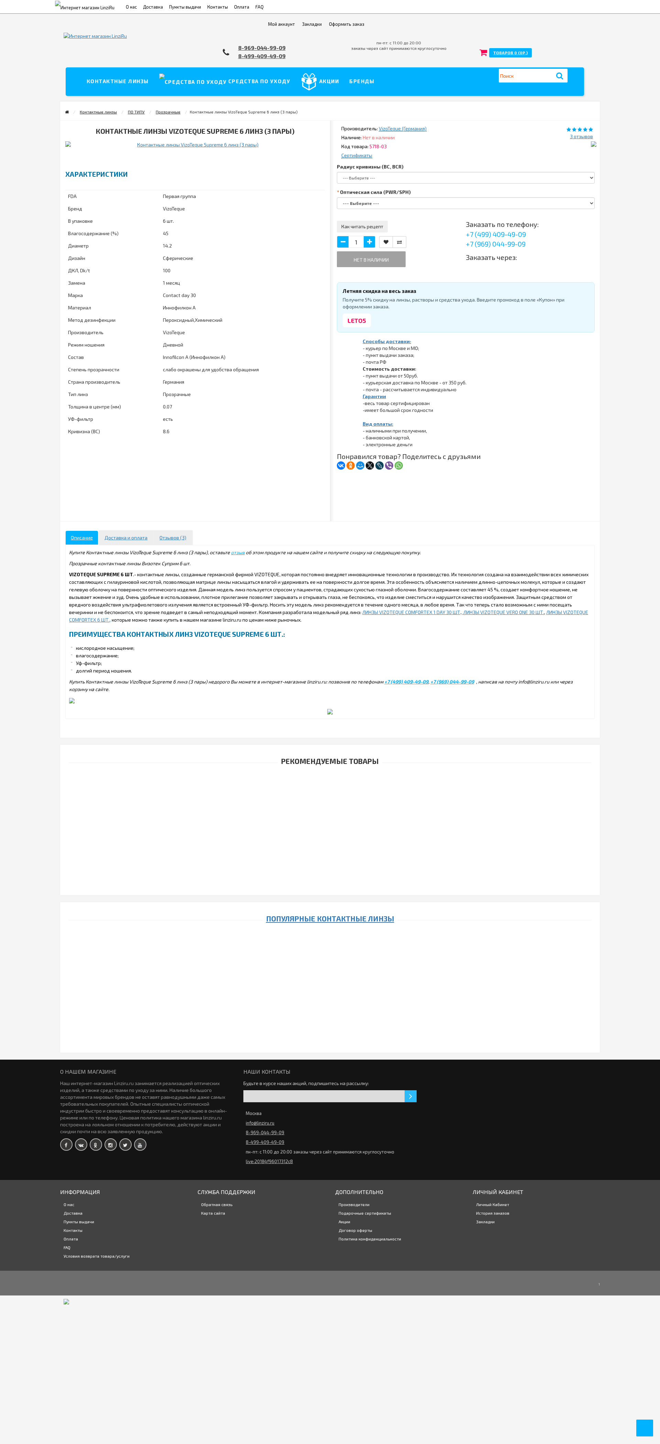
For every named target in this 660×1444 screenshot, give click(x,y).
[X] (370, 465)
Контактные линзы (118, 81)
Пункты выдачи (185, 7)
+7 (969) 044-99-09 (496, 244)
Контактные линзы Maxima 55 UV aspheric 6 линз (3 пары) (324, 1327)
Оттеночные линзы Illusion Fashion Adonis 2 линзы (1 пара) (324, 1040)
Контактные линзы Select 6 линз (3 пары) (324, 1293)
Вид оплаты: (378, 424)
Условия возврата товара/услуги (97, 1256)
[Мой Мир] (360, 465)
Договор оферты (355, 1230)
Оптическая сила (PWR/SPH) (375, 192)
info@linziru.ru (260, 1123)
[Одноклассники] (350, 465)
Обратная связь (216, 1204)
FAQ (259, 7)
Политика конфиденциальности (370, 1238)
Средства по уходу (258, 81)
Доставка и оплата (125, 537)
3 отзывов (581, 136)
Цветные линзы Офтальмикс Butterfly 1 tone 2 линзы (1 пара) (324, 997)
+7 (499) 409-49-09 (496, 234)
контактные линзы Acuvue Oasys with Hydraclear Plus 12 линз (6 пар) (325, 865)
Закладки (485, 1221)
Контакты (217, 7)
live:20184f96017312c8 (269, 1161)
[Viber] (389, 465)
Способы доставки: (387, 341)
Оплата (241, 7)
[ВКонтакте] (341, 465)
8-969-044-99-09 (262, 47)
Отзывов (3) (173, 537)
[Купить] (308, 788)
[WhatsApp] (399, 465)
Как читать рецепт (362, 226)
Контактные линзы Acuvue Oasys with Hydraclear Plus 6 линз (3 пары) (324, 831)
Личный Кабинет (492, 1204)
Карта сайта (213, 1213)
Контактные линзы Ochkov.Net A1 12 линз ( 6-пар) (325, 1413)
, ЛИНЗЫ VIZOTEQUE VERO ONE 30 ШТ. (502, 612)
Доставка (153, 7)
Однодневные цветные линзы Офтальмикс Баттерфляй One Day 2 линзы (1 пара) (325, 1249)
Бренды (361, 81)
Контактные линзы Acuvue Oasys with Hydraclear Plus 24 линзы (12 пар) (325, 797)
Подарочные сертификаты (365, 1213)
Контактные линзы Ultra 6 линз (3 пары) (325, 1370)
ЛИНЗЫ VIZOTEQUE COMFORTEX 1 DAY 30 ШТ (411, 612)
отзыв (238, 552)
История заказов (492, 1213)
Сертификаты (356, 155)
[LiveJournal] (379, 465)
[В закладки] (386, 242)
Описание (82, 537)
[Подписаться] (411, 1096)
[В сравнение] (399, 242)
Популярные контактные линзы (330, 918)
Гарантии (374, 396)
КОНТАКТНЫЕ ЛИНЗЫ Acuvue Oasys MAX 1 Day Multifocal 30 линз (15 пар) (325, 898)
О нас (131, 7)
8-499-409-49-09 (262, 56)
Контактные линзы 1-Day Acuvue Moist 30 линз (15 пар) (324, 954)
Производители (354, 1204)
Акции (328, 81)
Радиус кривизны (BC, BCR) (370, 166)
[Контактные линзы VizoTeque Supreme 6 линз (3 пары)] (129, 155)
